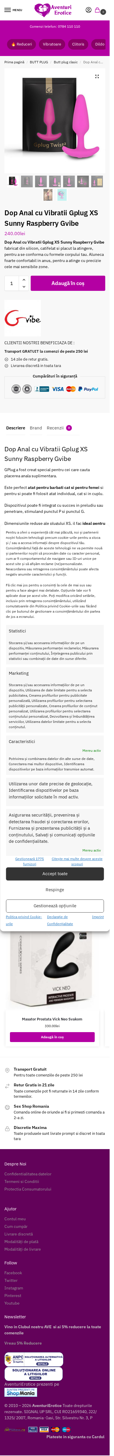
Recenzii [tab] (58, 428)
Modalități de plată (21, 1241)
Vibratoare (52, 44)
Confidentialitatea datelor (27, 1174)
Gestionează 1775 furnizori (29, 861)
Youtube (12, 1303)
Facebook (13, 1272)
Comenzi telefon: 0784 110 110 (55, 26)
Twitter (11, 1280)
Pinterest (12, 1295)
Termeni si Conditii (21, 1181)
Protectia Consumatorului (27, 1189)
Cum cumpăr (15, 1226)
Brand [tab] (36, 428)
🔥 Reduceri (21, 44)
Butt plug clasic (66, 62)
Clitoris (78, 44)
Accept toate (55, 874)
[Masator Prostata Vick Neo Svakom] (52, 955)
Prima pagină (14, 62)
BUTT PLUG (39, 62)
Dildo (99, 44)
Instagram (13, 1288)
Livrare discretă (18, 1234)
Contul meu (15, 1218)
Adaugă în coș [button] (52, 1037)
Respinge (55, 890)
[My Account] (88, 10)
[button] (98, 10)
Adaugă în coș (67, 283)
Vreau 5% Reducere (23, 1343)
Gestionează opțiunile (55, 906)
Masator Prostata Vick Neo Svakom (52, 1019)
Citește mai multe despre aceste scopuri (77, 861)
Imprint (98, 917)
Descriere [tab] (15, 428)
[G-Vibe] (22, 318)
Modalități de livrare (22, 1249)
